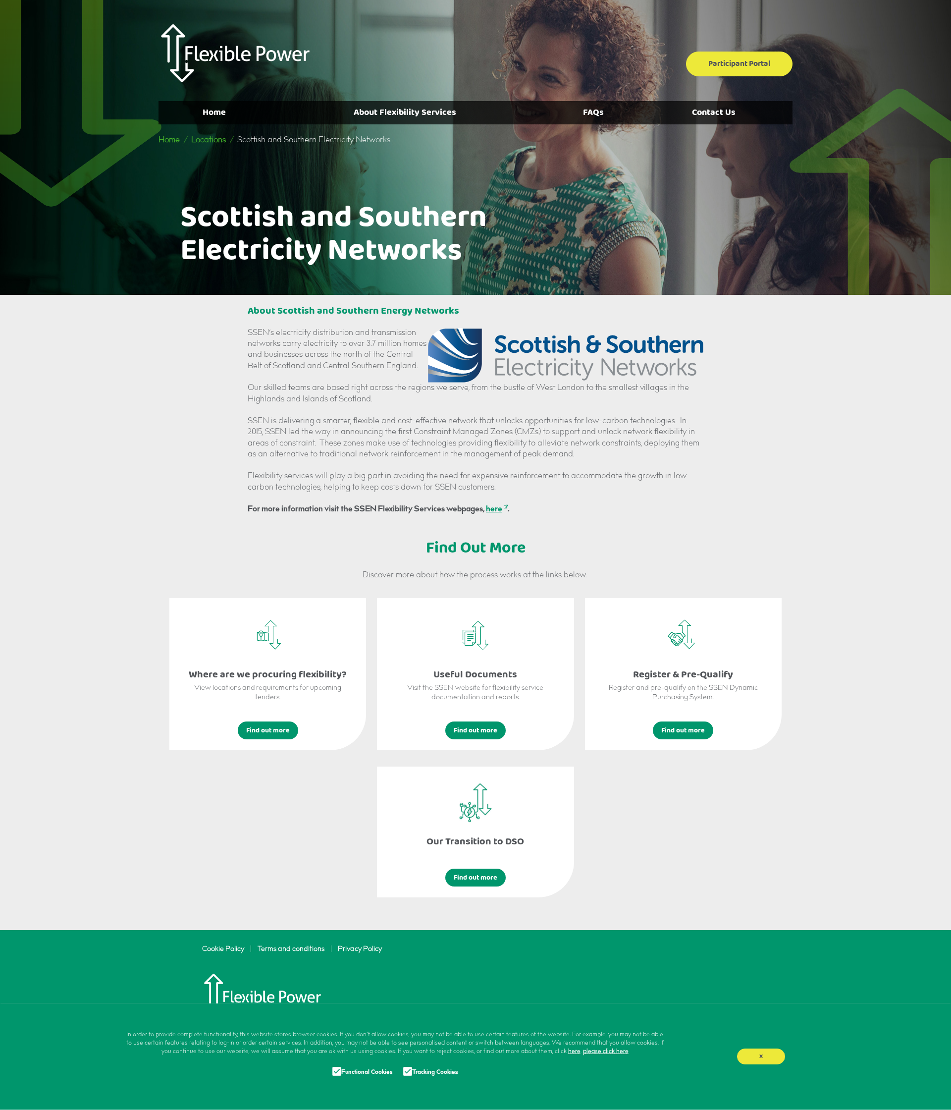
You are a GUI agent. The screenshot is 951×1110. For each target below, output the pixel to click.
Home (214, 113)
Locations (208, 140)
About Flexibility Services (405, 113)
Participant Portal (739, 63)
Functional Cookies (366, 1072)
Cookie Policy (223, 949)
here (494, 509)
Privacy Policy (360, 949)
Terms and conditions (291, 949)
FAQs (593, 113)
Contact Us (714, 113)
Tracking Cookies (435, 1072)
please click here (606, 1051)
